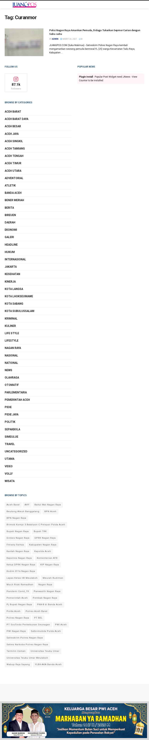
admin (55, 39)
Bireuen (10, 215)
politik (10, 421)
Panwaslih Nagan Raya (47, 591)
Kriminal (11, 318)
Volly (9, 473)
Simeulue (11, 436)
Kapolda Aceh (42, 551)
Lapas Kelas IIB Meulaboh (22, 578)
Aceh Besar (13, 126)
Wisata (10, 481)
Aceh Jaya (12, 133)
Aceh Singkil (14, 141)
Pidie (8, 407)
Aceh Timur (13, 163)
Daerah (10, 222)
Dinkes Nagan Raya (18, 538)
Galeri (9, 237)
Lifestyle (11, 340)
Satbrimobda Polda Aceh (46, 631)
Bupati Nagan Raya (18, 531)
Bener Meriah (14, 200)
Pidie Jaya (11, 414)
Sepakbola (12, 429)
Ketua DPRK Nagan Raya (21, 564)
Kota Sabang (14, 303)
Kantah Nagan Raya (18, 551)
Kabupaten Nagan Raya (42, 544)
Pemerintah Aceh (17, 399)
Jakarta (11, 266)
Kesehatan (12, 274)
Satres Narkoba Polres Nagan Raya (27, 644)
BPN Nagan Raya (16, 518)
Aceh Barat (13, 111)
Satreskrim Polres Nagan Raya (25, 638)
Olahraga (12, 377)
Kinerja (10, 281)
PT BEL (38, 618)
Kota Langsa (14, 289)
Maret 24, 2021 (69, 39)
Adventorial (14, 178)
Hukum (10, 252)
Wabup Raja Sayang (18, 664)
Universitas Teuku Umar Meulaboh (27, 658)
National (11, 362)
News (8, 370)
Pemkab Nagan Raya (45, 598)
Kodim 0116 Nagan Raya (21, 571)
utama (9, 458)
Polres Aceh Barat (36, 611)
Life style (12, 333)
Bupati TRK (40, 531)
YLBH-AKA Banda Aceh (48, 664)
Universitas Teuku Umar (45, 651)
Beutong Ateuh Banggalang (23, 511)
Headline (11, 244)
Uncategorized (16, 451)
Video (9, 466)
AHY (27, 504)
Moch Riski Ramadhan (20, 584)
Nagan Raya (13, 347)
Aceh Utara (13, 170)
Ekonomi (11, 229)
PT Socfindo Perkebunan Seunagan (28, 624)
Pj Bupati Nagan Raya (19, 604)
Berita (9, 207)
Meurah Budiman (53, 578)
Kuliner (10, 325)
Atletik (10, 185)
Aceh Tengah (14, 155)
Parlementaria (16, 392)
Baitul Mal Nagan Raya (48, 504)
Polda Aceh (14, 611)
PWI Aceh (61, 624)
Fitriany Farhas (15, 544)
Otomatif (12, 384)
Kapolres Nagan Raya (19, 558)
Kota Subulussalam (19, 311)
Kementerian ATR (47, 558)
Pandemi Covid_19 (18, 591)
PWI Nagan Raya (16, 631)
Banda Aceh (13, 192)
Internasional (15, 259)
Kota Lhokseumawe (19, 296)
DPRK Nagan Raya (45, 538)
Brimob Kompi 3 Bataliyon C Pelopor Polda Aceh (36, 524)
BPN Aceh (50, 511)
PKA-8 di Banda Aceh (49, 604)
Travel (10, 444)
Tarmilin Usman (16, 651)
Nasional (11, 355)
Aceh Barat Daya (16, 118)
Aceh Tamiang (15, 148)
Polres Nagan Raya (18, 618)
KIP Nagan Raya (49, 564)
